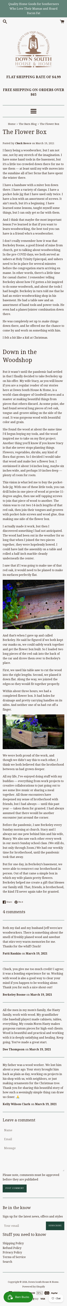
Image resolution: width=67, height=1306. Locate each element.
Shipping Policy (13, 1243)
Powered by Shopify (33, 1286)
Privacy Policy (12, 1252)
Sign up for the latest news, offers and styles (33, 1216)
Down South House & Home (43, 1282)
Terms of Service (14, 1257)
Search (7, 1261)
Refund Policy (12, 1248)
